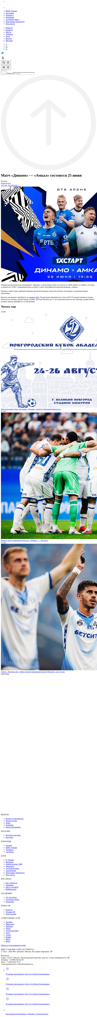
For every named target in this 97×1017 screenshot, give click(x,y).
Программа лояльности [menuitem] (15, 873)
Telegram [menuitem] (9, 926)
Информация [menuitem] (11, 889)
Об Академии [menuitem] (11, 897)
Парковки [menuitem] (10, 825)
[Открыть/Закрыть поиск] (6, 62)
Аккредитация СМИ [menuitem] (14, 864)
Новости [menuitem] (9, 910)
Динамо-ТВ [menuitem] (10, 912)
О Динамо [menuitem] (10, 860)
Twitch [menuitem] (8, 935)
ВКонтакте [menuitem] (10, 924)
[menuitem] (51, 11)
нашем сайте (34, 297)
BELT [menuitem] (8, 939)
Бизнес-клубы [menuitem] (11, 821)
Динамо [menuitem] (9, 845)
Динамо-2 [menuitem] (10, 850)
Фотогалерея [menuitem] (11, 914)
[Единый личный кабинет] (3, 59)
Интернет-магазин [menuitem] (13, 835)
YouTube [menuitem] (9, 922)
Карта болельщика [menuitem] (13, 827)
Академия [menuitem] (10, 852)
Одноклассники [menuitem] (12, 931)
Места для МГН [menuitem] (12, 887)
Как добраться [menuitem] (11, 883)
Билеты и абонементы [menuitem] (15, 819)
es (6, 49)
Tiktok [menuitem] (8, 929)
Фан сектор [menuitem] (10, 875)
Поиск (9, 73)
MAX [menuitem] (8, 941)
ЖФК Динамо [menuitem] (11, 848)
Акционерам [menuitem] (11, 871)
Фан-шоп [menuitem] (9, 837)
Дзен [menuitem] (8, 933)
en (6, 47)
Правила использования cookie (13, 945)
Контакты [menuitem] (10, 862)
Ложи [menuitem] (8, 823)
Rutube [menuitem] (8, 937)
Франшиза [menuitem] (10, 866)
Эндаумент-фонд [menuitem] (12, 868)
